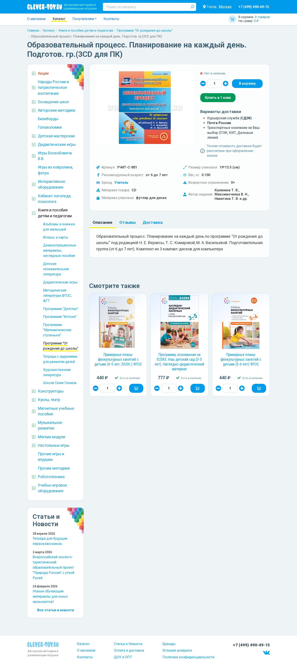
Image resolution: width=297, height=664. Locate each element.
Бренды (169, 644)
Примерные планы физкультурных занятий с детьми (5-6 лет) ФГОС (240, 359)
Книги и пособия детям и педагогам (85, 30)
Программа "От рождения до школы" (145, 30)
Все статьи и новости (55, 610)
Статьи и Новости (128, 644)
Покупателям (83, 19)
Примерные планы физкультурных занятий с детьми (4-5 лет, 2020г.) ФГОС (118, 359)
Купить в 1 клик (218, 98)
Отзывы (127, 222)
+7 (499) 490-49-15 (253, 7)
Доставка (153, 222)
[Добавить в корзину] (136, 388)
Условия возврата (177, 650)
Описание (102, 222)
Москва (225, 7)
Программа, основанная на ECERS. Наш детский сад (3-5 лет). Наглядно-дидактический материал (179, 361)
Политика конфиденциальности (188, 657)
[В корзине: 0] (247, 83)
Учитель (121, 182)
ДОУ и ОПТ (123, 657)
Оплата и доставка (129, 650)
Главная (33, 30)
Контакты (111, 19)
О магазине (36, 19)
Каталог (59, 19)
